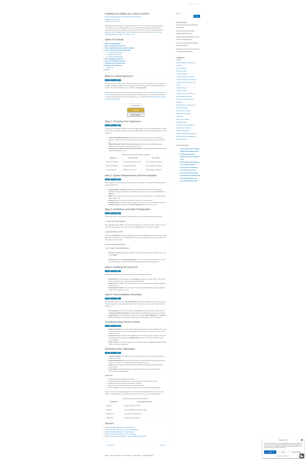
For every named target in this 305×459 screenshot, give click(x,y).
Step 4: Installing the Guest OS (114, 58)
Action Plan (110, 67)
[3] (158, 227)
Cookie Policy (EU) (147, 455)
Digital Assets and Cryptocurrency (185, 105)
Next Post (163, 445)
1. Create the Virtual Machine (115, 52)
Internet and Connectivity (183, 110)
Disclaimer (118, 455)
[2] (114, 194)
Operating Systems (115, 16)
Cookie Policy (280, 455)
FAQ (119, 80)
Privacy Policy (286, 455)
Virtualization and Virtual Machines (131, 16)
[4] (158, 262)
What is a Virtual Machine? (113, 43)
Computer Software (181, 90)
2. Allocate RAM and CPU (114, 54)
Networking (179, 116)
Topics (197, 3)
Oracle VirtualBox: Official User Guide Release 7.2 (121, 427)
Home (191, 3)
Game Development (182, 108)
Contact (111, 455)
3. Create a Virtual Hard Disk (115, 56)
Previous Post (109, 445)
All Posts (107, 16)
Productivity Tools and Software (185, 125)
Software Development (182, 130)
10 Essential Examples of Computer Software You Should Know (189, 157)
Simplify (107, 80)
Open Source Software (182, 119)
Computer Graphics (181, 71)
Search (178, 13)
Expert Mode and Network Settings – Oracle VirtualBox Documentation (126, 436)
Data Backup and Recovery (184, 96)
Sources (107, 69)
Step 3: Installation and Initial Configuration (118, 50)
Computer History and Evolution (185, 76)
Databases (179, 102)
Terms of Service (127, 455)
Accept (270, 452)
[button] (302, 440)
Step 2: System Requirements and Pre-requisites (119, 48)
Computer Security (181, 88)
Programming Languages (183, 128)
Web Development (181, 139)
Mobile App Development (183, 113)
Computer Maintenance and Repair (186, 79)
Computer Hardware (182, 74)
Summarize (113, 80)
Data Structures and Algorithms (185, 99)
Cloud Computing (181, 68)
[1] (109, 142)
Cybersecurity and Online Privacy (185, 93)
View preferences (296, 452)
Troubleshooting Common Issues (115, 63)
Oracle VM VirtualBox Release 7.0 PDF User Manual (121, 434)
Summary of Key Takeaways (113, 65)
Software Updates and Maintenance (186, 133)
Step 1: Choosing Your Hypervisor (115, 46)
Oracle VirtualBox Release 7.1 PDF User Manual (120, 432)
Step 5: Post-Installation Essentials (115, 61)
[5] (117, 340)
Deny (283, 452)
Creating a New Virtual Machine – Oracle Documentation (122, 429)
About (106, 455)
